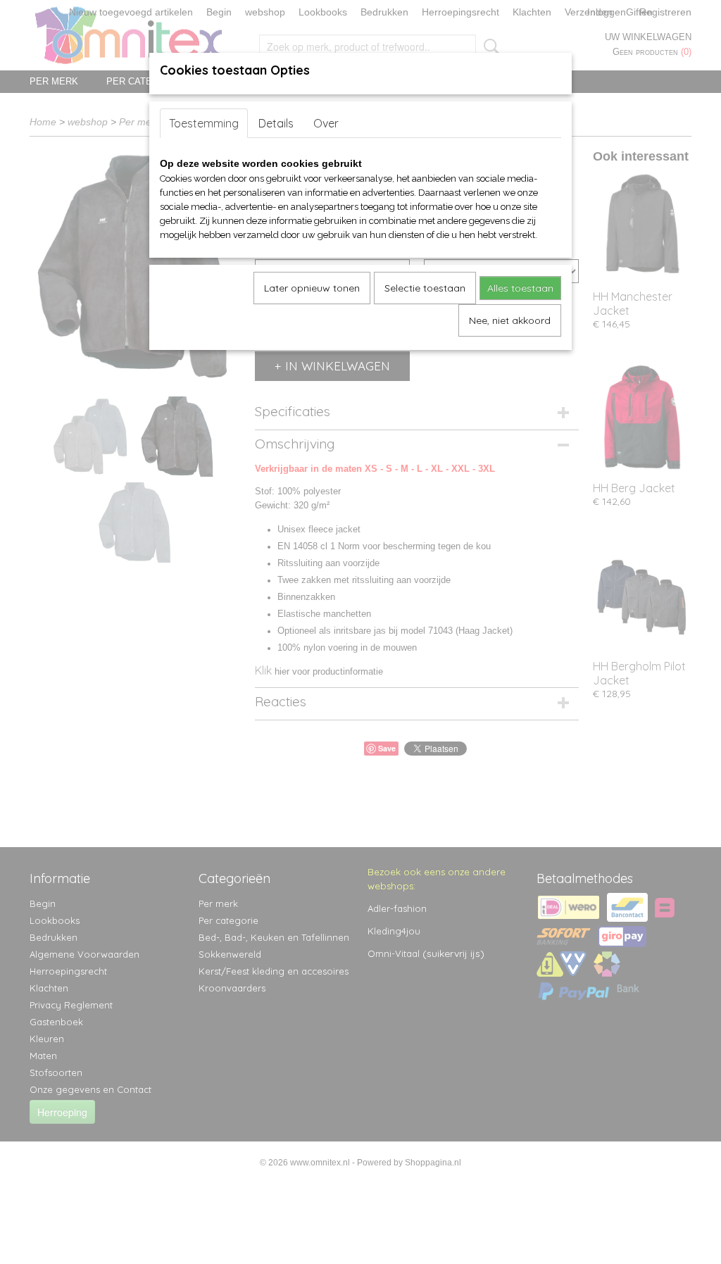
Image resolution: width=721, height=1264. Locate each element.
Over (326, 123)
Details (276, 123)
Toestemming (204, 123)
